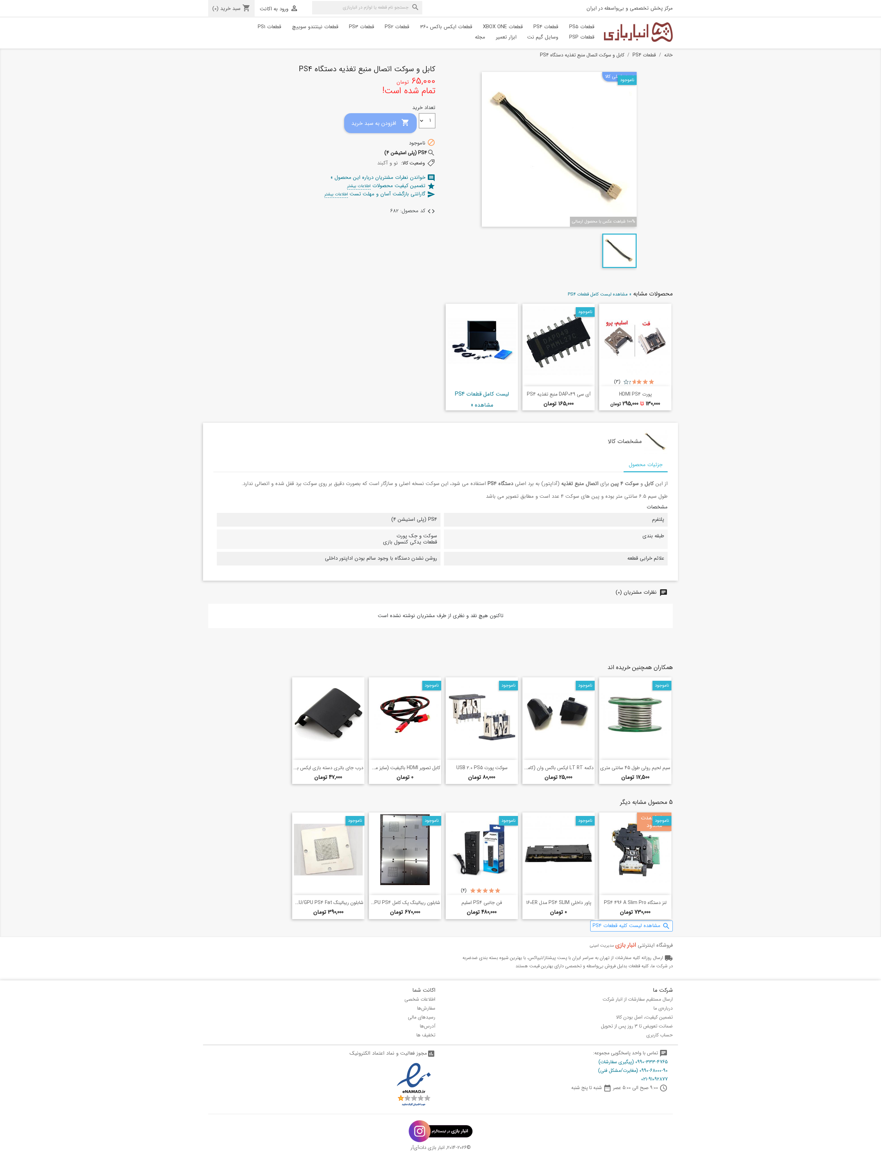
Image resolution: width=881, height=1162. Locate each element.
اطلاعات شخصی (419, 999)
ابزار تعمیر (506, 37)
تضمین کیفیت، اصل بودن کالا (644, 1017)
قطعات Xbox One (503, 27)
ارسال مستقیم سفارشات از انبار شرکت (638, 999)
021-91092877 (654, 1079)
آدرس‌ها (427, 1026)
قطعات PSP (581, 37)
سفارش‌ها (426, 1008)
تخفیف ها (425, 1035)
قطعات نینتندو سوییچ (315, 27)
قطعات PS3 (361, 27)
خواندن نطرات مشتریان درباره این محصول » (382, 177)
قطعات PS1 (269, 27)
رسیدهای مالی (421, 1017)
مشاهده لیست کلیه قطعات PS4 (631, 926)
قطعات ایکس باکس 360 (446, 27)
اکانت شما (423, 990)
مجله (480, 37)
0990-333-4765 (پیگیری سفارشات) (633, 1062)
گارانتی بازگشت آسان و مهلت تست (380, 194)
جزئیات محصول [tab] (645, 465)
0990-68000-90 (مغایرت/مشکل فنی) (633, 1070)
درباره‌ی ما (663, 1008)
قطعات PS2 (397, 27)
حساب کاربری (659, 1035)
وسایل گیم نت (542, 37)
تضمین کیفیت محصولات (391, 186)
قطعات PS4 (545, 27)
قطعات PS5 (581, 27)
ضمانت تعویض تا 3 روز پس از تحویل (637, 1026)
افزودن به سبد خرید (380, 123)
